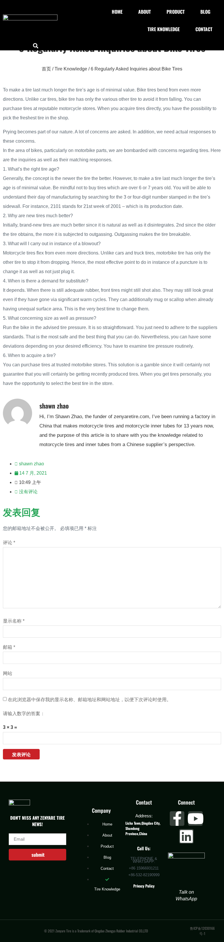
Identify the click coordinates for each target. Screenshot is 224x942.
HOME (117, 11)
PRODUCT (176, 11)
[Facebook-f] (177, 818)
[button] (36, 45)
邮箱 (9, 647)
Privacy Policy (144, 886)
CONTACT (203, 29)
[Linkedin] (186, 836)
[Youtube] (195, 818)
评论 (9, 542)
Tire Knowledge (71, 68)
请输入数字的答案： (24, 713)
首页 (46, 68)
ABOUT (144, 11)
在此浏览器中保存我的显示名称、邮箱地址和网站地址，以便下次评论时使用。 (89, 699)
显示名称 (13, 621)
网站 (7, 673)
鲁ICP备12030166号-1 (202, 931)
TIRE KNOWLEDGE (164, 29)
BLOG (205, 11)
